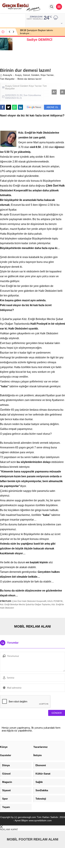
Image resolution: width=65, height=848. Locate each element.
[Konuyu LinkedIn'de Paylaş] (20, 107)
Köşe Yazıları (47, 75)
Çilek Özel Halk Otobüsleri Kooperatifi (29, 601)
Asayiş (18, 75)
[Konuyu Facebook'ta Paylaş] (2, 107)
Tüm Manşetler (7, 79)
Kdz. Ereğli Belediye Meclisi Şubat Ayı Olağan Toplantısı (25, 604)
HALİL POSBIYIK (55, 601)
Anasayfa (7, 75)
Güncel (26, 75)
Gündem (35, 75)
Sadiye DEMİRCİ (39, 39)
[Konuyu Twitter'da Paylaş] (8, 107)
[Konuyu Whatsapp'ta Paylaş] (14, 107)
